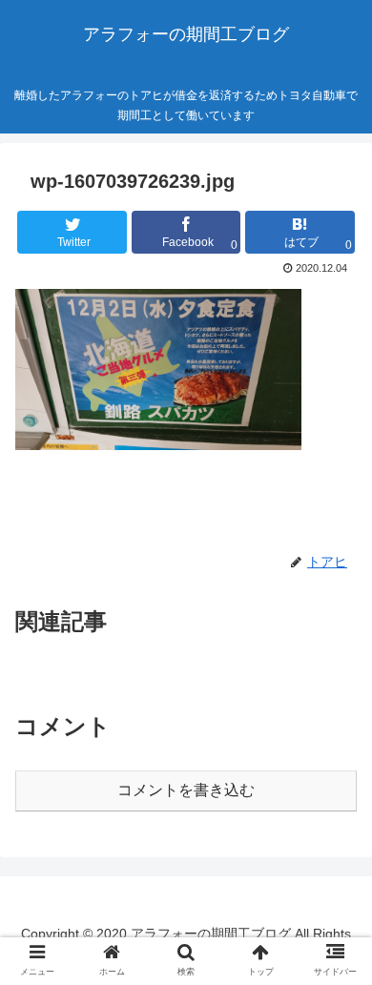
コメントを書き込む (186, 790)
